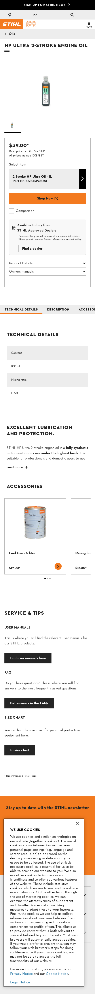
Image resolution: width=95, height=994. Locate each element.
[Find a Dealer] (10, 15)
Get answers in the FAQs (29, 703)
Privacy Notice (21, 973)
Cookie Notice (57, 973)
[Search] (72, 14)
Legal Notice (20, 982)
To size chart (19, 750)
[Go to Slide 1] (12, 125)
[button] (47, 87)
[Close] (77, 823)
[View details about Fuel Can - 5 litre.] (35, 536)
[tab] (21, 309)
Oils (12, 34)
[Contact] (35, 15)
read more (15, 467)
